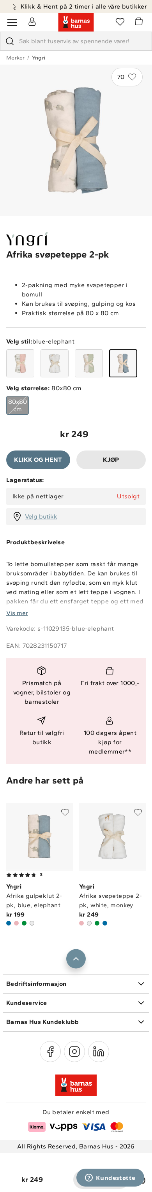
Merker (15, 57)
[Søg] (9, 41)
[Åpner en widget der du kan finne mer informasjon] (110, 1178)
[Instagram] (74, 1051)
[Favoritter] (120, 21)
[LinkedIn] (98, 1051)
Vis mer (17, 613)
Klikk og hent (38, 459)
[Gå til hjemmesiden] (76, 22)
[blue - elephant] (123, 363)
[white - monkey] (55, 363)
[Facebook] (50, 1051)
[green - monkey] (89, 363)
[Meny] (12, 22)
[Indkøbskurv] (139, 22)
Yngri (38, 57)
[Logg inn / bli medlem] (32, 21)
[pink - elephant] (20, 363)
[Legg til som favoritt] (65, 812)
